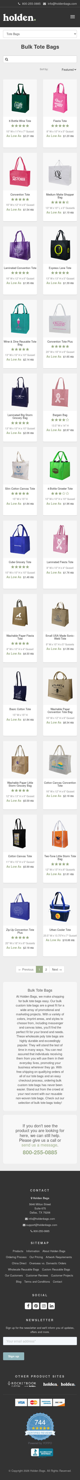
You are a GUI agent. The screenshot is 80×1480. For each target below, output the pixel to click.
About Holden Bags (53, 1251)
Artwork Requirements (59, 1257)
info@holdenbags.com (41, 1219)
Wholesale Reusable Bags (23, 1269)
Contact (57, 1281)
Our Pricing (36, 1257)
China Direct (19, 1263)
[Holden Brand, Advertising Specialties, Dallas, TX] (42, 1453)
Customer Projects (62, 1275)
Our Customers (14, 1275)
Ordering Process (16, 1257)
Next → (57, 969)
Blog (18, 1281)
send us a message (39, 1145)
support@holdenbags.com (41, 1225)
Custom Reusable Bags (56, 1269)
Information (33, 1251)
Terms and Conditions (37, 1281)
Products (18, 1251)
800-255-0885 (40, 1152)
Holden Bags (41, 1198)
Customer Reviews (37, 1275)
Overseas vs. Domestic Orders (47, 1263)
